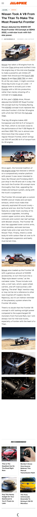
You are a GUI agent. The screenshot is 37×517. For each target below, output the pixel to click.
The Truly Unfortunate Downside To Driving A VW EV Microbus (27, 499)
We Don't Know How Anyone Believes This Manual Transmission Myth (28, 468)
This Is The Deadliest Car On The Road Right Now (8, 467)
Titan (11, 67)
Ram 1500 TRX (19, 78)
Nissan (4, 65)
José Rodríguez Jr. (9, 39)
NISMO (8, 108)
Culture (4, 9)
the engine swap (9, 171)
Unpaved (13, 9)
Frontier (31, 70)
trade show (17, 95)
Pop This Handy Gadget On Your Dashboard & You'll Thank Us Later (8, 499)
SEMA (15, 99)
